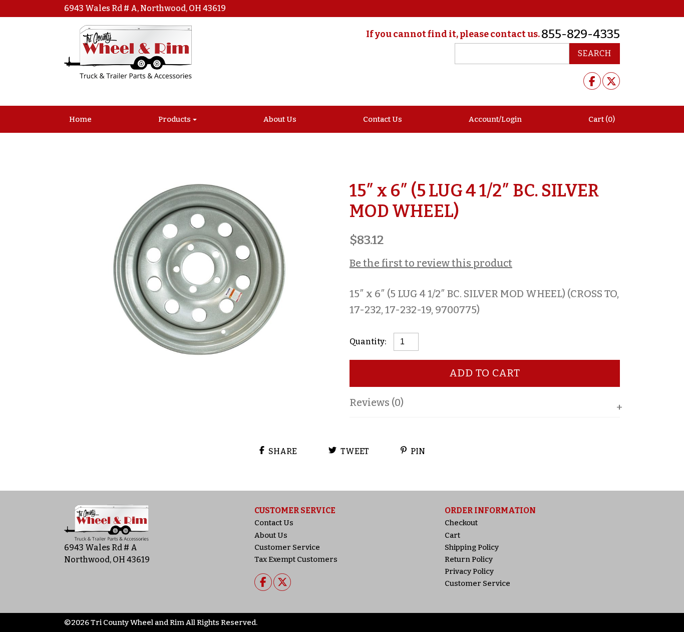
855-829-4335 (580, 34)
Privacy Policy (469, 571)
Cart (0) (601, 119)
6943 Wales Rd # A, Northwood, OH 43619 (145, 8)
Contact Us (382, 119)
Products (174, 119)
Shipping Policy (472, 547)
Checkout (461, 522)
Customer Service (287, 547)
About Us (279, 119)
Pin (417, 451)
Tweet (354, 451)
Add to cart (485, 372)
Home (80, 119)
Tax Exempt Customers (295, 559)
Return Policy (469, 559)
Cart (452, 535)
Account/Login (495, 119)
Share (282, 451)
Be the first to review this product (431, 263)
